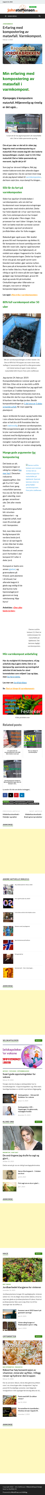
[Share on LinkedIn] (22, 795)
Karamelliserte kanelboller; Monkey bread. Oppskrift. (28, 1409)
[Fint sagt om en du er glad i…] (9, 1183)
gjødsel (12, 569)
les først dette (13, 677)
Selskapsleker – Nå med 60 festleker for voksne (28, 1096)
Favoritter (6, 1152)
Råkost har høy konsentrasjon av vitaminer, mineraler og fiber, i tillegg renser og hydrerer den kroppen (22, 1372)
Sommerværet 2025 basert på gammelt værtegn (29, 1311)
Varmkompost (33, 803)
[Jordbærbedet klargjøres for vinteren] (22, 1270)
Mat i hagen (7, 1284)
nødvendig (12, 425)
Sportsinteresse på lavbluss (22, 940)
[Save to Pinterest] (16, 795)
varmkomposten (33, 177)
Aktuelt (5, 1071)
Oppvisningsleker (23, 1071)
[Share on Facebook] (5, 795)
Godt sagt (14, 1152)
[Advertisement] (22, 851)
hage (12, 801)
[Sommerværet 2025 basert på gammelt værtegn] (9, 1310)
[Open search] (39, 16)
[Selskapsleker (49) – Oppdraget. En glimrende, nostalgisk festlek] (9, 1107)
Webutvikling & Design (34, 1487)
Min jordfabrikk (21, 803)
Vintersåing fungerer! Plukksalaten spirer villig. (27, 1323)
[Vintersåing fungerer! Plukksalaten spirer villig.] (9, 1323)
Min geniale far (19, 954)
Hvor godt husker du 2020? (22, 898)
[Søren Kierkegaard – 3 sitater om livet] (9, 1171)
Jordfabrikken (8, 24)
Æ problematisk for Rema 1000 (23, 885)
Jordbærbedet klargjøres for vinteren (22, 1287)
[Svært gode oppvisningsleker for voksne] (22, 1057)
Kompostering (8, 803)
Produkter (18, 1367)
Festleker (12, 1071)
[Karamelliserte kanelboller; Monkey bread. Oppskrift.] (9, 1409)
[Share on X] (10, 795)
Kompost (30, 801)
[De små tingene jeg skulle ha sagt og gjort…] (22, 1139)
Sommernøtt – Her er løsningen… (24, 968)
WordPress (15, 1492)
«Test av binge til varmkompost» (20, 688)
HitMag (24, 1492)
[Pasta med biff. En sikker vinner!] (9, 1397)
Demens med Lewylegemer (22, 926)
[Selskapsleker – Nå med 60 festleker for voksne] (9, 1095)
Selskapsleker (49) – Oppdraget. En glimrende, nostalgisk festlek (28, 1109)
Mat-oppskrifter (8, 1367)
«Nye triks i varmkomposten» (24, 295)
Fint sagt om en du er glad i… (29, 1183)
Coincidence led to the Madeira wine (25, 912)
